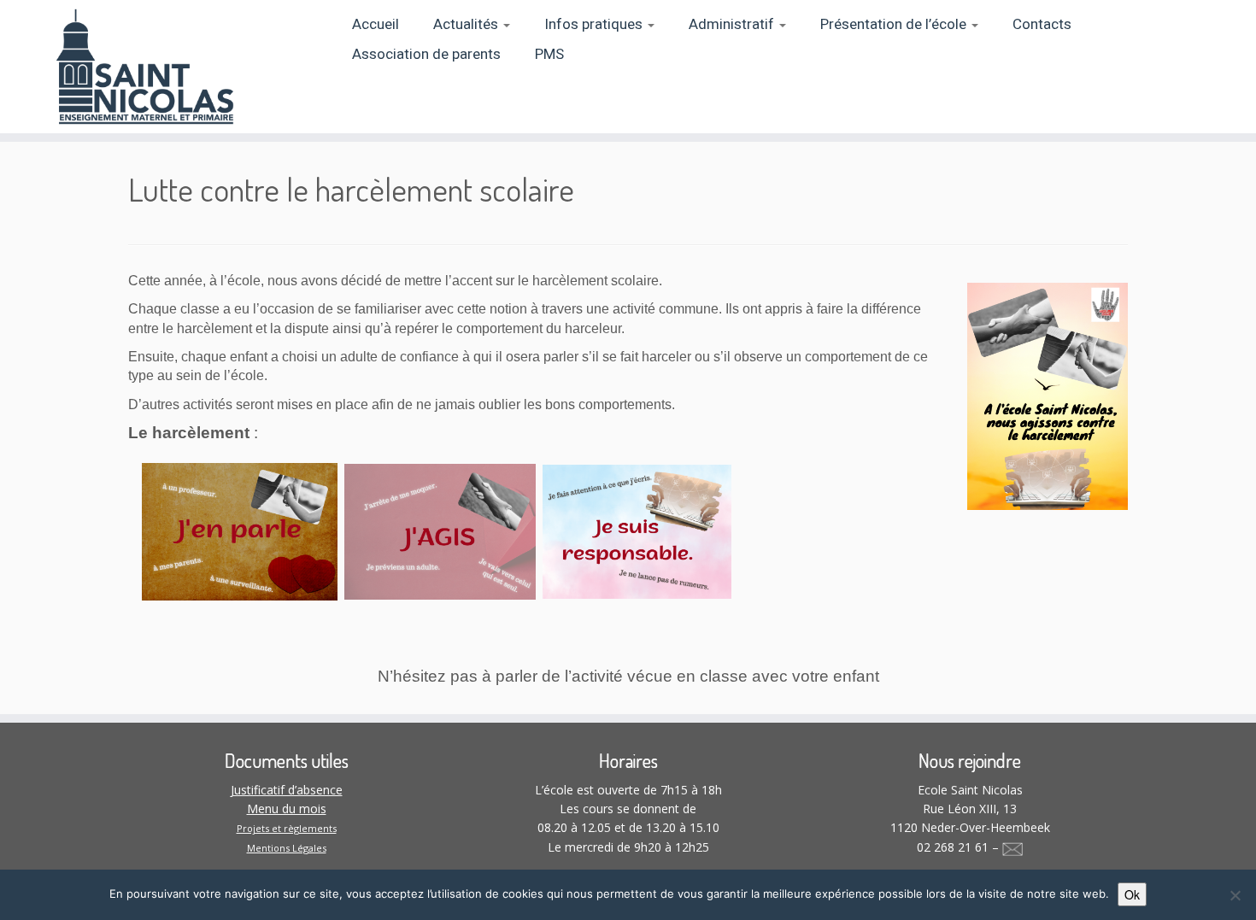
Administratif (733, 24)
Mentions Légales (286, 847)
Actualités (467, 24)
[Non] (1234, 895)
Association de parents (426, 54)
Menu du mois (286, 808)
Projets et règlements (287, 828)
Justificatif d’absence (287, 790)
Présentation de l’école (895, 24)
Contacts (1041, 24)
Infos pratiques (595, 24)
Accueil (375, 24)
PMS (549, 54)
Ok (1132, 894)
